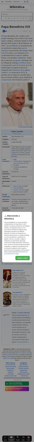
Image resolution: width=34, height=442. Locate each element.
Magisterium (15, 235)
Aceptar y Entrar (22, 258)
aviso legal (15, 254)
